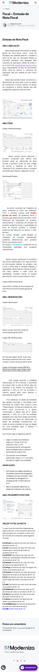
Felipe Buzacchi (15, 24)
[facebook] (14, 661)
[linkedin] (24, 661)
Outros (7, 9)
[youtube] (17, 661)
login (20, 628)
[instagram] (21, 661)
